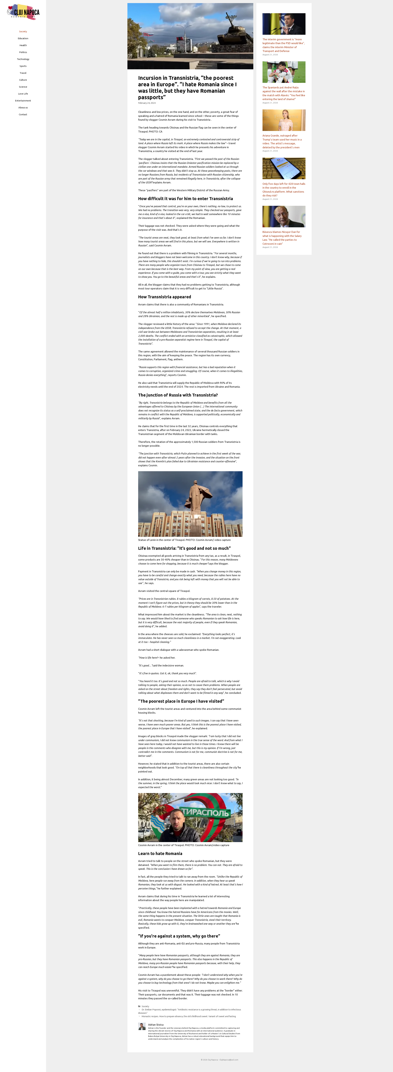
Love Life (23, 93)
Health (23, 45)
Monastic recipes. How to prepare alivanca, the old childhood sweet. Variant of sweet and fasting (189, 1016)
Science (23, 86)
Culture (23, 80)
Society (23, 31)
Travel (23, 73)
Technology (23, 59)
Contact (23, 114)
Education (23, 38)
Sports (23, 66)
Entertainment (23, 100)
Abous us (23, 107)
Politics (23, 52)
